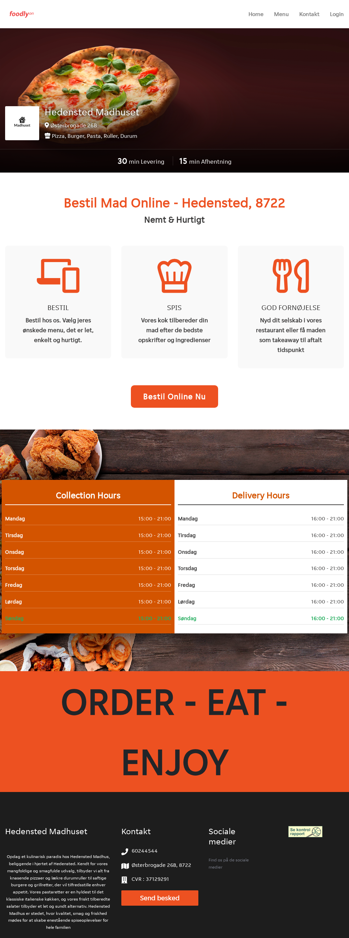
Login (337, 14)
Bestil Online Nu (174, 396)
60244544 (145, 850)
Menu (281, 14)
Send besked (160, 898)
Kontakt (309, 14)
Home (255, 14)
